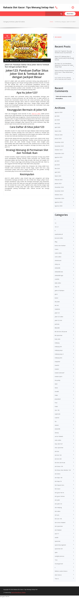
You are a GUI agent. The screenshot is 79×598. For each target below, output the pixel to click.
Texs (56, 560)
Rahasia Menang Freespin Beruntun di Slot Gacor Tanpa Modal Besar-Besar (64, 72)
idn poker (57, 301)
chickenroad (58, 260)
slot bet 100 (58, 455)
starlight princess (59, 556)
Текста (57, 578)
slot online (57, 511)
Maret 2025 (58, 176)
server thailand (59, 436)
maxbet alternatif (59, 373)
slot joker (57, 500)
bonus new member (60, 245)
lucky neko (57, 339)
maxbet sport (58, 376)
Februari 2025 (58, 179)
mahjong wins (58, 358)
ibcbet (56, 298)
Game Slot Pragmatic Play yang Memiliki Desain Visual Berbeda (63, 51)
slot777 (57, 533)
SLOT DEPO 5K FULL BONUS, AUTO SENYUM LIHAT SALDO (63, 78)
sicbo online (58, 440)
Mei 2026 (57, 123)
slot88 (56, 537)
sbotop (57, 432)
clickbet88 (57, 268)
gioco (56, 294)
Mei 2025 (57, 168)
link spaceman (58, 335)
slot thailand (58, 530)
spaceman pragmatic (60, 545)
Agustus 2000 (58, 206)
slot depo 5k (58, 481)
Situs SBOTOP (59, 444)
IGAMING (57, 309)
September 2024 (59, 198)
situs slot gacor (39, 60)
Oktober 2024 (58, 194)
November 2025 (59, 146)
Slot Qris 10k (58, 518)
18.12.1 (57, 227)
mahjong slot (58, 346)
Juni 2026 (57, 120)
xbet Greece (58, 575)
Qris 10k (57, 410)
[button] (61, 14)
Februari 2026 (58, 135)
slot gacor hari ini (59, 492)
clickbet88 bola (59, 271)
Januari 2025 (58, 183)
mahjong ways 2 (59, 354)
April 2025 (57, 172)
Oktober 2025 (58, 150)
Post (56, 402)
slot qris (57, 515)
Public (56, 406)
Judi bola (57, 324)
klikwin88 (57, 328)
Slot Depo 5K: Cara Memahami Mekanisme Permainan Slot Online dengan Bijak (64, 65)
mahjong (57, 343)
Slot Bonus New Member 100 (63, 470)
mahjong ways (59, 350)
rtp (55, 421)
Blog (56, 241)
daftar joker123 (25, 60)
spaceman (57, 541)
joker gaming (32, 60)
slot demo (57, 474)
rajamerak (57, 414)
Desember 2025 (59, 142)
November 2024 (59, 191)
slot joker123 (58, 504)
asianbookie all (59, 234)
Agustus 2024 (58, 202)
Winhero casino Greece (61, 571)
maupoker (57, 361)
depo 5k (57, 286)
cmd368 (57, 279)
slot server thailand (60, 522)
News (56, 388)
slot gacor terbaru (60, 496)
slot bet (57, 451)
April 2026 (57, 127)
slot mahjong (58, 507)
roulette (57, 417)
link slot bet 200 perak (61, 331)
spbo (56, 552)
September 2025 (59, 153)
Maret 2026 (58, 131)
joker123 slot (58, 320)
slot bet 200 (58, 459)
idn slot (57, 305)
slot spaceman (59, 526)
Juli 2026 (57, 116)
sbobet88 (57, 429)
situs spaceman (59, 447)
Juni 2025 (57, 165)
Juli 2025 (57, 161)
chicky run (57, 264)
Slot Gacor (57, 489)
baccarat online (59, 238)
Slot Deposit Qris (59, 485)
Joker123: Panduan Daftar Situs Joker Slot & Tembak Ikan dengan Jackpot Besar (27, 65)
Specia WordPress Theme (18, 592)
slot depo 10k (58, 477)
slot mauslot (58, 37)
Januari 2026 (58, 138)
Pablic (56, 395)
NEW (56, 384)
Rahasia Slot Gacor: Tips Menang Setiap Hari (28, 7)
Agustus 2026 (58, 112)
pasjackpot (58, 399)
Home (51, 21)
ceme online (58, 256)
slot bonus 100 (59, 466)
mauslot (57, 365)
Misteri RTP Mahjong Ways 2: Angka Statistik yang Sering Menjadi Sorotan (64, 58)
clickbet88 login (59, 275)
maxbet (57, 369)
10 (55, 223)
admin (7, 60)
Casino (56, 249)
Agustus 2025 (58, 157)
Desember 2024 (59, 187)
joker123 (57, 313)
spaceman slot (59, 548)
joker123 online (15, 60)
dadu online (58, 283)
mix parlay (57, 380)
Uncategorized (59, 563)
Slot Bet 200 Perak (60, 462)
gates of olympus (59, 290)
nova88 (57, 391)
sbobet (57, 425)
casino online (58, 253)
